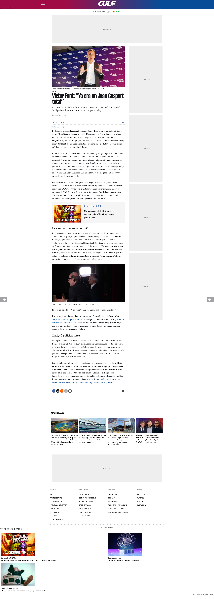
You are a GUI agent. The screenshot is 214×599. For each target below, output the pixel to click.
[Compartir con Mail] (66, 391)
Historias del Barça (58, 519)
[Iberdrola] (117, 11)
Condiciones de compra (118, 512)
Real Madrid (55, 509)
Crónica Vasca (85, 505)
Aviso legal (113, 501)
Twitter (140, 498)
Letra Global (84, 516)
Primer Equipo (56, 498)
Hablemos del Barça (58, 505)
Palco (54, 91)
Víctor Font (60, 122)
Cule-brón (54, 512)
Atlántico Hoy (85, 509)
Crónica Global (85, 494)
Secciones (54, 516)
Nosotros (112, 494)
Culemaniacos (56, 501)
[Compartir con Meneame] (62, 391)
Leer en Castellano (6, 8)
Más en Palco (57, 413)
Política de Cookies (116, 509)
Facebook (141, 494)
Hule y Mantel (85, 512)
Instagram (141, 505)
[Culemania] (107, 3)
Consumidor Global (87, 498)
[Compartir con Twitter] (58, 391)
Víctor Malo (56, 127)
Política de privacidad (117, 505)
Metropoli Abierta (87, 501)
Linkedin (140, 501)
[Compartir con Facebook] (54, 391)
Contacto (112, 498)
